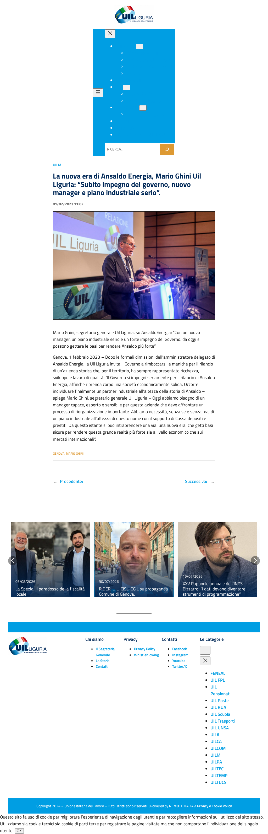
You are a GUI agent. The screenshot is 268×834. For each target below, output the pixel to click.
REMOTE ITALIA (181, 806)
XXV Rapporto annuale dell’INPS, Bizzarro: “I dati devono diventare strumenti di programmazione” (214, 589)
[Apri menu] (98, 92)
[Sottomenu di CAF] (126, 87)
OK (19, 831)
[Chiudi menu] (110, 33)
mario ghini (74, 453)
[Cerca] (167, 149)
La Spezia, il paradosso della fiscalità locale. (50, 591)
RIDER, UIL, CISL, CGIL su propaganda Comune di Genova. (133, 591)
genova (58, 453)
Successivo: (196, 481)
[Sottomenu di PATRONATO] (143, 108)
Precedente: (71, 481)
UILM (57, 165)
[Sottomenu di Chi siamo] (139, 46)
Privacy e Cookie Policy (214, 806)
